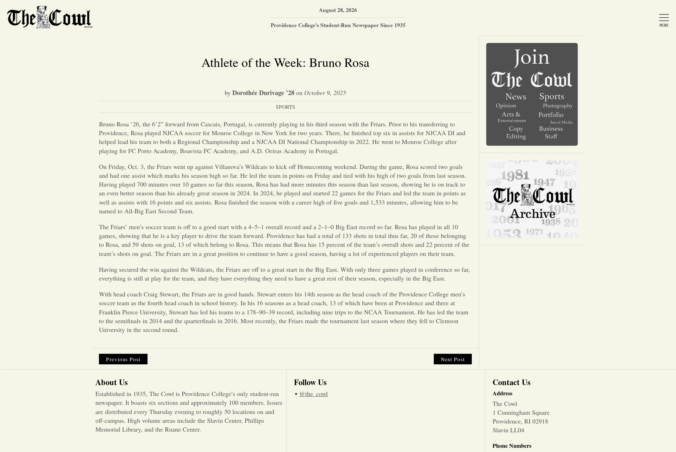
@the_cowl (313, 393)
